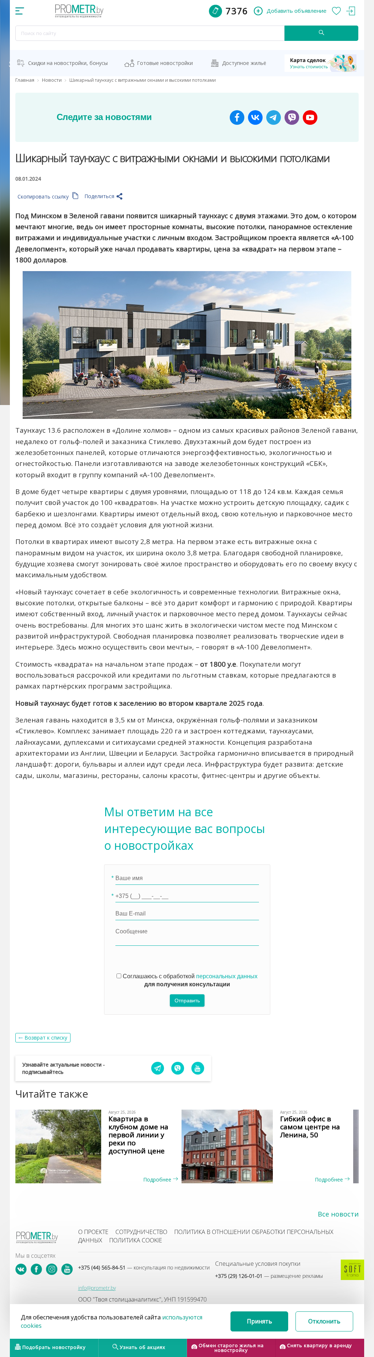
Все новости (338, 1214)
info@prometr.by (97, 1287)
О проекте (93, 1232)
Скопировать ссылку (44, 196)
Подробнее (158, 1179)
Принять (259, 1321)
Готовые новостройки (165, 62)
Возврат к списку (45, 1037)
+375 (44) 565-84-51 (144, 1267)
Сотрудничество (141, 1232)
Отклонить (324, 1321)
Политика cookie (135, 1240)
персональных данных (226, 976)
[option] (101, 1146)
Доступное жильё (244, 62)
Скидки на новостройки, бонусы (68, 62)
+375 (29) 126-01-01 (269, 1275)
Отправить (187, 1000)
